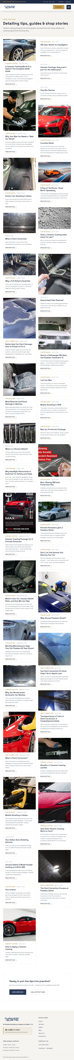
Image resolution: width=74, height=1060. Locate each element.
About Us (42, 1033)
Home (40, 1021)
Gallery (41, 1027)
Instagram (68, 2)
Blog (40, 1030)
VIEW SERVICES (17, 992)
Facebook (61, 2)
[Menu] (68, 7)
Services (41, 1024)
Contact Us (42, 1036)
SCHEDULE (58, 7)
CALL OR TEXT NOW (38, 992)
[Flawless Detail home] (11, 7)
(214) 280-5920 (44, 1045)
